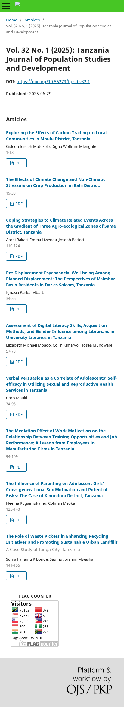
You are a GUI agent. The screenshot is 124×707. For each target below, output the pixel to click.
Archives (32, 20)
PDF (18, 163)
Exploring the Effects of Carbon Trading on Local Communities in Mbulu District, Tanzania (56, 136)
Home (11, 20)
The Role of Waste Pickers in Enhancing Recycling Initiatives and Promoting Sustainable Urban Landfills (62, 542)
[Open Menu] (6, 6)
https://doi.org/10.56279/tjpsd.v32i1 (53, 81)
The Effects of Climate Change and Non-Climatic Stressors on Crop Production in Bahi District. (55, 182)
